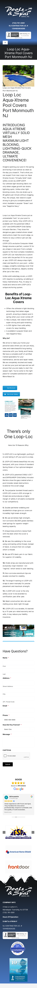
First (4, 666)
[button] (4, 832)
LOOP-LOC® (21, 181)
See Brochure (11, 388)
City (4, 694)
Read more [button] (7, 812)
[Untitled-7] (18, 942)
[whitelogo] (18, 7)
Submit (7, 764)
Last (4, 674)
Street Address (8, 686)
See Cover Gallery (12, 394)
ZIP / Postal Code (8, 702)
